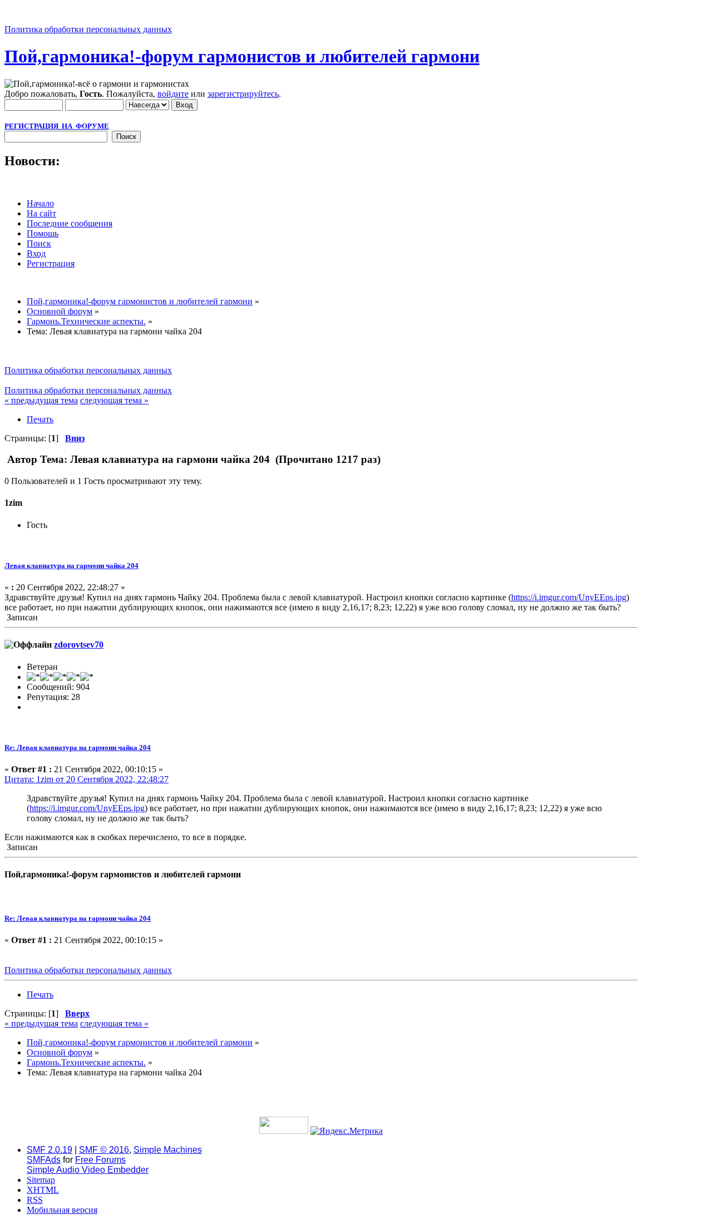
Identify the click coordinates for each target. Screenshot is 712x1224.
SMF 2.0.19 (49, 1149)
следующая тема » (114, 400)
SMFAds (44, 1159)
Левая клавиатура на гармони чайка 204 (71, 565)
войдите (173, 93)
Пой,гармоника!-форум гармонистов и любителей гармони (241, 56)
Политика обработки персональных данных (88, 29)
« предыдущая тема (41, 400)
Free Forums (100, 1159)
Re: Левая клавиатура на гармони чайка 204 (77, 747)
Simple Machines (168, 1149)
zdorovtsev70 (78, 644)
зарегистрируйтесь (243, 93)
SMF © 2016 (104, 1149)
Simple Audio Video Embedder (88, 1169)
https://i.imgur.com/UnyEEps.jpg (568, 597)
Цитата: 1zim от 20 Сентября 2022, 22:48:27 (86, 779)
